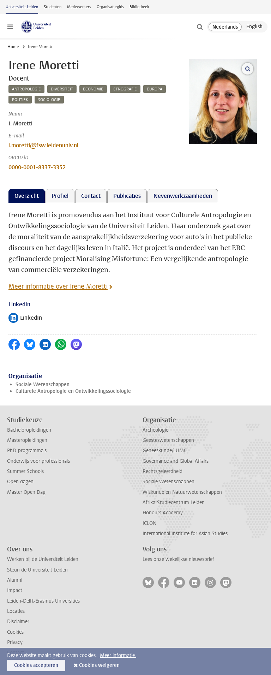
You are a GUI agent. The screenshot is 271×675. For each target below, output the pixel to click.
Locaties (16, 611)
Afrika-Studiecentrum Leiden (174, 502)
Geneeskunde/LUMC (165, 450)
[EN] (254, 27)
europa (154, 89)
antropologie (26, 89)
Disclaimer (18, 621)
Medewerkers (79, 7)
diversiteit (62, 89)
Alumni (14, 580)
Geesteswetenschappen (168, 440)
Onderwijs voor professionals (38, 461)
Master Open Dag (26, 492)
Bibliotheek (139, 7)
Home (13, 46)
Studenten (52, 7)
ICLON (149, 523)
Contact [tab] (91, 196)
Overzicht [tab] (26, 196)
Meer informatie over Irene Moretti (58, 286)
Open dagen (20, 481)
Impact (14, 590)
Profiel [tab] (60, 196)
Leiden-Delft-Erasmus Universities (43, 601)
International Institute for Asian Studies (185, 533)
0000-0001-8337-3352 (37, 167)
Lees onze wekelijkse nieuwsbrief (178, 559)
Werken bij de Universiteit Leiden (42, 559)
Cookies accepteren (36, 665)
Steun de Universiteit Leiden (37, 570)
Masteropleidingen (27, 440)
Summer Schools (25, 471)
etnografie (125, 89)
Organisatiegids (110, 7)
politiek (20, 99)
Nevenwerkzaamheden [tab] (182, 196)
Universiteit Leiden (22, 7)
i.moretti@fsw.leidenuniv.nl (43, 145)
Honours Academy (163, 512)
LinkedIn (25, 318)
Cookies (15, 632)
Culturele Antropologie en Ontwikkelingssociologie (73, 391)
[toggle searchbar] (199, 27)
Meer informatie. (118, 655)
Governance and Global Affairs (176, 461)
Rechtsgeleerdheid (162, 471)
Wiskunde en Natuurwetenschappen (182, 492)
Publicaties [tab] (127, 196)
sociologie (49, 99)
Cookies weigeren (99, 665)
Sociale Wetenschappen (43, 384)
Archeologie (155, 430)
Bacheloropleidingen (29, 430)
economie (93, 89)
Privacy (15, 642)
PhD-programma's (27, 450)
